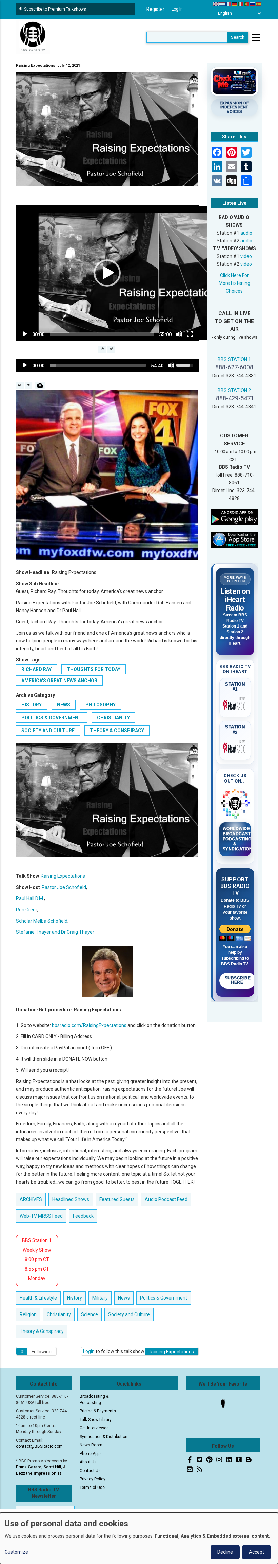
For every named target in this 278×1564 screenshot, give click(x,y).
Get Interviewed (94, 1428)
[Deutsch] (235, 3)
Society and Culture (48, 730)
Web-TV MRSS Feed (41, 1216)
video (246, 256)
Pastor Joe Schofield (64, 887)
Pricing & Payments (98, 1411)
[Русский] (253, 3)
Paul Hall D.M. (30, 898)
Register (155, 9)
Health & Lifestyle (38, 1298)
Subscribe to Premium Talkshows (55, 9)
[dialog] (139, 1538)
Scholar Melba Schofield (41, 921)
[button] (107, 273)
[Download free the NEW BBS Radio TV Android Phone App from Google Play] (234, 516)
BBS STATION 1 (234, 359)
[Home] (33, 37)
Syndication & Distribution (103, 1436)
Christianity (113, 717)
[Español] (259, 3)
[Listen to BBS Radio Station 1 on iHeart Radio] (235, 704)
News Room (91, 1445)
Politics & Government (51, 717)
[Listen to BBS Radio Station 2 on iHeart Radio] (235, 747)
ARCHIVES (31, 1199)
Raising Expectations (63, 876)
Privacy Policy (92, 1479)
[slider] (102, 334)
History (31, 704)
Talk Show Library (96, 1419)
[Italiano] (241, 3)
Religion (28, 1314)
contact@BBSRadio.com (39, 1446)
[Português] (247, 3)
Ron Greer (26, 909)
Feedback (83, 1216)
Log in (177, 9)
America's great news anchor (59, 680)
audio (246, 233)
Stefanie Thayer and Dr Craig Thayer (55, 932)
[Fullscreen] (189, 334)
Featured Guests (117, 1199)
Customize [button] (16, 1552)
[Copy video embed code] (102, 349)
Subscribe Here (238, 980)
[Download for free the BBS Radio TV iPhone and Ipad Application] (234, 539)
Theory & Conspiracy (117, 730)
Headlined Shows (70, 1199)
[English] (216, 3)
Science (89, 1314)
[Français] (228, 3)
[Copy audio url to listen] (29, 385)
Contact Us (90, 1470)
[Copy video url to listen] (111, 349)
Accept (256, 1552)
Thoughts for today (93, 669)
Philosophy (100, 704)
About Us (88, 1462)
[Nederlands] (222, 3)
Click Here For (234, 275)
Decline (225, 1552)
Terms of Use (92, 1487)
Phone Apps (91, 1453)
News (63, 704)
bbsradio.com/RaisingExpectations (89, 1025)
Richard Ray (36, 669)
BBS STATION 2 (234, 390)
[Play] (24, 334)
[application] (107, 273)
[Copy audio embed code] (20, 385)
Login (89, 1351)
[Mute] (179, 334)
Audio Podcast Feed (166, 1199)
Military (100, 1298)
